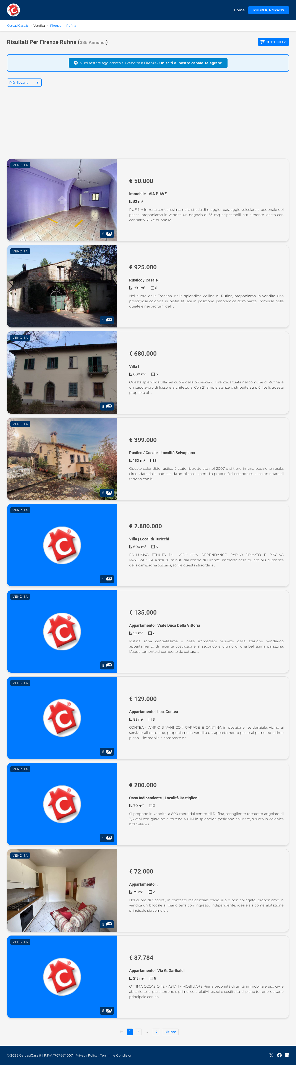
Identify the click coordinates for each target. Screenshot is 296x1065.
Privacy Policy (87, 1055)
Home (239, 10)
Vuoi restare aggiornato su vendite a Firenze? (150, 63)
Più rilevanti (24, 82)
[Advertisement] (148, 126)
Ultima (170, 1032)
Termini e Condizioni (116, 1055)
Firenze (55, 26)
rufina (71, 26)
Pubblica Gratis (268, 10)
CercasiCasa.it (17, 26)
